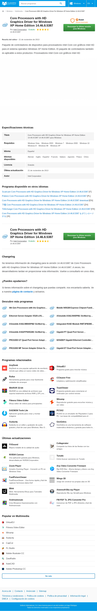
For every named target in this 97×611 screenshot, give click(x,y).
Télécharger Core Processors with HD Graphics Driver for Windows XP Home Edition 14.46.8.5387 (46, 209)
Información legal (78, 596)
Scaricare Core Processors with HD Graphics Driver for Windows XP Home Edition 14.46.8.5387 (45, 192)
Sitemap (42, 591)
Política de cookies (35, 596)
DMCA (5, 599)
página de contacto (22, 291)
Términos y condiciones (12, 596)
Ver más (48, 576)
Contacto (19, 591)
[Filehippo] (9, 3)
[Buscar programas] (60, 3)
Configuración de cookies (23, 599)
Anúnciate (30, 591)
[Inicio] (3, 11)
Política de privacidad (57, 596)
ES (89, 3)
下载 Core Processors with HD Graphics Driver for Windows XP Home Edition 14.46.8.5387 (43, 205)
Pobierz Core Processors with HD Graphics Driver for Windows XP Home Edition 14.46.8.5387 (44, 196)
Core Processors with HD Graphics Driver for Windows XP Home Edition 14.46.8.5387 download (45, 200)
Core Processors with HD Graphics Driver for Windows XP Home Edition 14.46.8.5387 (31, 21)
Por (18, 30)
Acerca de (6, 591)
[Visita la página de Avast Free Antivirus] (79, 20)
